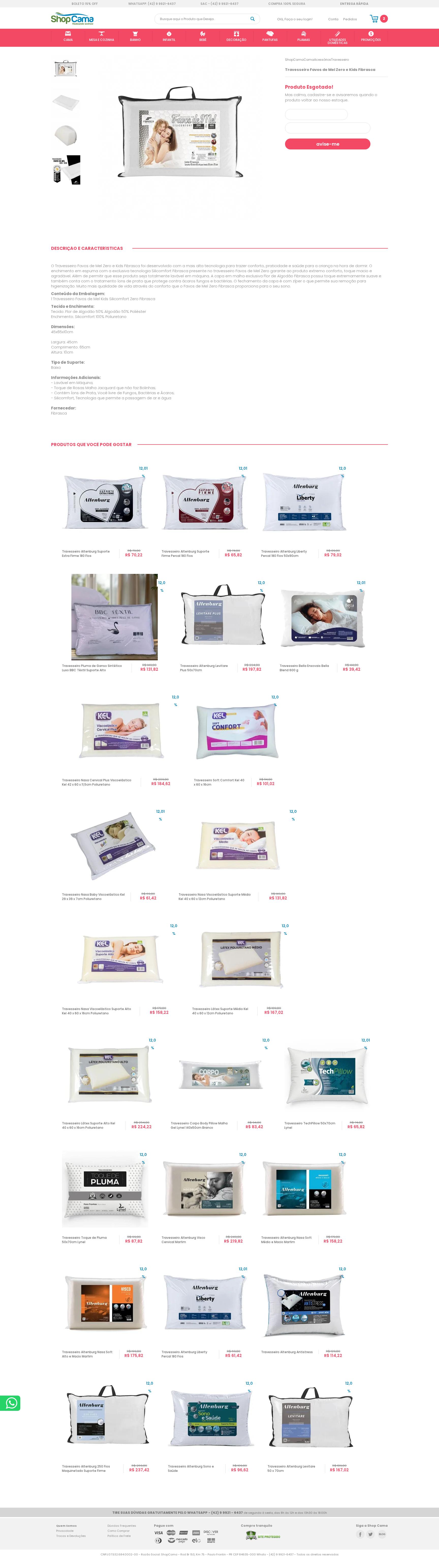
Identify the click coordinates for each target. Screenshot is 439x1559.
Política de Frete (119, 1536)
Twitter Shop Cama (370, 1534)
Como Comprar (118, 1531)
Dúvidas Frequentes (121, 1526)
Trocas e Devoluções (71, 1536)
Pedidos (350, 19)
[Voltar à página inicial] (72, 24)
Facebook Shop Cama (360, 1534)
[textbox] (207, 19)
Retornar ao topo (422, 1399)
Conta (333, 19)
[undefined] (180, 137)
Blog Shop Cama (382, 1534)
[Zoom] (65, 69)
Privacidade (64, 1531)
